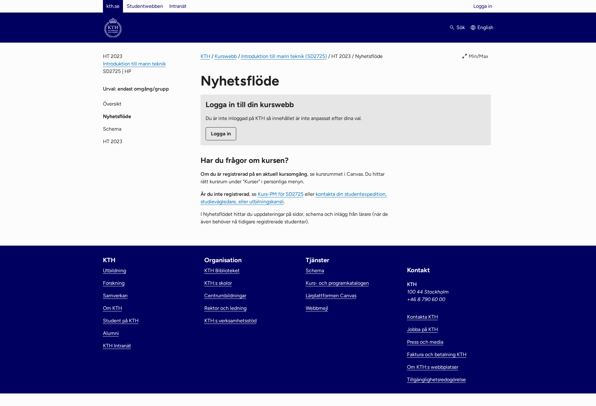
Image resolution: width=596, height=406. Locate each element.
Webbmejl (317, 308)
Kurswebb (226, 56)
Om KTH (112, 308)
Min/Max (478, 56)
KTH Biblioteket (222, 270)
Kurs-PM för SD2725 (280, 194)
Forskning (114, 283)
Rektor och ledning (225, 308)
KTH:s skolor (218, 283)
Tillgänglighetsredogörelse (436, 380)
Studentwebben (145, 6)
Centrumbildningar (225, 296)
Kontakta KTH (422, 317)
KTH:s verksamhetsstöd (230, 321)
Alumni (111, 333)
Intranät (177, 6)
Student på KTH (121, 321)
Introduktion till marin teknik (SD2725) (284, 56)
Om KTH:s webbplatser (432, 367)
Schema (112, 129)
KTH (205, 56)
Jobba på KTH (422, 329)
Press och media (425, 342)
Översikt (112, 104)
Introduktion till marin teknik (134, 64)
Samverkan (115, 296)
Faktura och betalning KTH (436, 354)
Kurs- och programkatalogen (337, 283)
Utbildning (114, 270)
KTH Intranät (117, 346)
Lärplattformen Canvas (331, 296)
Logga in (482, 6)
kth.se (113, 6)
